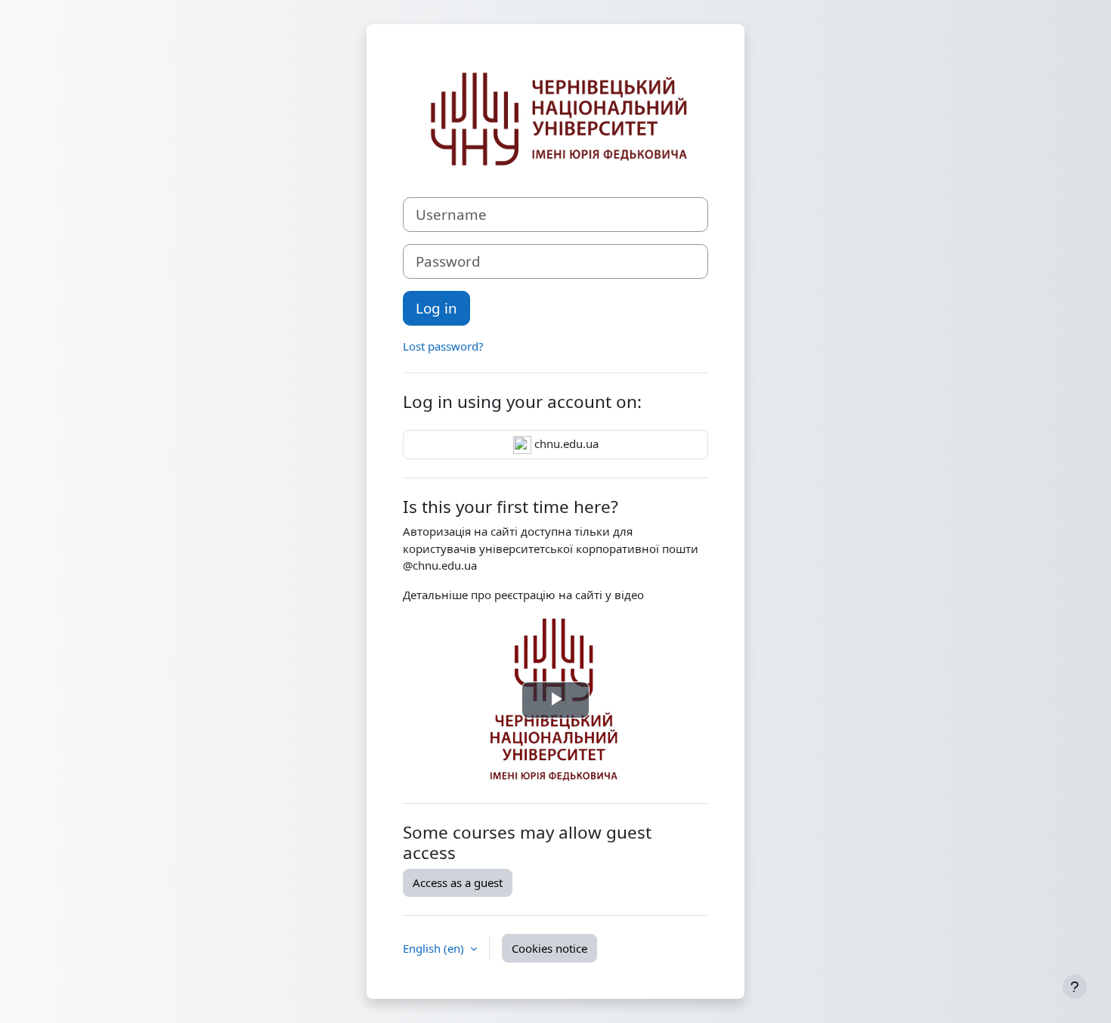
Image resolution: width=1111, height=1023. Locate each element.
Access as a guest (458, 882)
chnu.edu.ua (565, 443)
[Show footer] (1075, 987)
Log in (436, 307)
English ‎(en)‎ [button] (435, 948)
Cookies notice (549, 948)
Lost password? (443, 346)
